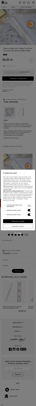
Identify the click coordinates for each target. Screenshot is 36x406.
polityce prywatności (8, 186)
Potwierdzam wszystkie (18, 221)
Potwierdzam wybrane (18, 226)
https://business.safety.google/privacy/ (13, 191)
